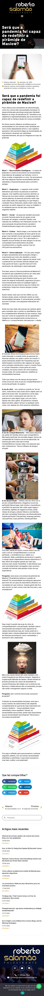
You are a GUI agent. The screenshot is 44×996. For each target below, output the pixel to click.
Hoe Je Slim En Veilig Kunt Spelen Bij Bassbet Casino (22, 848)
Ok (22, 993)
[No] (41, 990)
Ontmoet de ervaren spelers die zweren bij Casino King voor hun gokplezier (20, 837)
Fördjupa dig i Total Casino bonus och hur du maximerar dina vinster (19, 897)
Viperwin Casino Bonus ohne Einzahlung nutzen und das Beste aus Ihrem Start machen (21, 860)
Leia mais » (6, 843)
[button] (22, 16)
